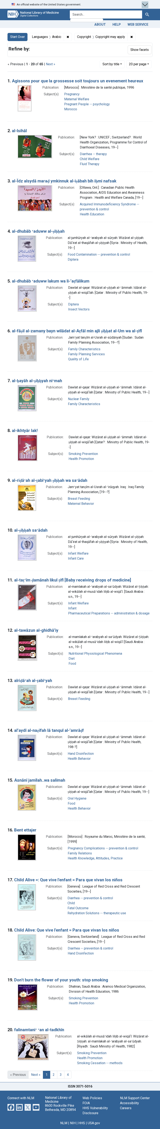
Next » (50, 64)
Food (72, 664)
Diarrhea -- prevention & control (90, 898)
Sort (110, 64)
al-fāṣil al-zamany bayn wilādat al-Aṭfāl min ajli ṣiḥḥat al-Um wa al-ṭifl (77, 330)
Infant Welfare (78, 553)
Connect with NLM (21, 1098)
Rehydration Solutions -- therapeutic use (97, 913)
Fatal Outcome (78, 908)
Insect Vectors (79, 309)
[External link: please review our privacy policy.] (11, 1107)
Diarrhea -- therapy (93, 154)
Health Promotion (81, 459)
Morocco (70, 109)
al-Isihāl (19, 130)
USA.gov (94, 1123)
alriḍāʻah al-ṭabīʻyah (33, 680)
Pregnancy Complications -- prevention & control (103, 848)
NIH (73, 1123)
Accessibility (129, 1103)
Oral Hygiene (77, 798)
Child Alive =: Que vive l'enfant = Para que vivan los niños (68, 879)
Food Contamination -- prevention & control (99, 254)
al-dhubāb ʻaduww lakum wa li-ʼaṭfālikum (50, 281)
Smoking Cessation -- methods (99, 1063)
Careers (125, 1108)
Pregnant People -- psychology (87, 104)
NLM (63, 1123)
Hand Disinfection (81, 754)
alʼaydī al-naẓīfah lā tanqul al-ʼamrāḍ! (49, 730)
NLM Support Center (135, 1098)
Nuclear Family (78, 399)
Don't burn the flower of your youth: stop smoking (61, 979)
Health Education (92, 214)
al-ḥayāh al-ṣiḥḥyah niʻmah (37, 380)
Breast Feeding (79, 499)
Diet (72, 659)
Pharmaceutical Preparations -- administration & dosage (109, 613)
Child (71, 903)
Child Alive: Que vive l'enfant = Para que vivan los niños (66, 930)
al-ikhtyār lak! (25, 430)
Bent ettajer (25, 830)
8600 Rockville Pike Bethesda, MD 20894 (60, 1107)
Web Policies (92, 1098)
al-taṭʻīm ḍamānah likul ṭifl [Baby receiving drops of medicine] (72, 580)
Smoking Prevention (83, 454)
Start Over (17, 37)
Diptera (73, 259)
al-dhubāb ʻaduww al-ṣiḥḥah (38, 231)
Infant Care (76, 558)
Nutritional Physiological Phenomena (95, 654)
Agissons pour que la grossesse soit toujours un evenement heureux (77, 80)
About (100, 24)
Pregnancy (72, 94)
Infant (72, 608)
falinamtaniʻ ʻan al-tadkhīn (39, 1029)
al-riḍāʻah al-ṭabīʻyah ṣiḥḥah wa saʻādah (49, 480)
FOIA (86, 1103)
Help (116, 24)
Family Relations (80, 853)
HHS (81, 1123)
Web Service (138, 24)
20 (137, 64)
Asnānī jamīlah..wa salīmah (39, 780)
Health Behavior (79, 759)
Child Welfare (89, 159)
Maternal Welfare (76, 99)
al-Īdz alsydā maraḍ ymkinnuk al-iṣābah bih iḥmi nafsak (64, 180)
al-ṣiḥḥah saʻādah (31, 530)
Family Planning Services (86, 354)
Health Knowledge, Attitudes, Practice (95, 858)
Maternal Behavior (81, 504)
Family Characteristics (84, 349)
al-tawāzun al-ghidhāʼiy (36, 630)
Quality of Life (78, 359)
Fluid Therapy (89, 164)
